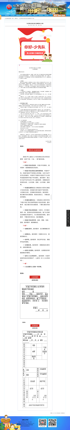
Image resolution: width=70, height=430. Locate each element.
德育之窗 (29, 15)
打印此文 (58, 413)
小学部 (55, 15)
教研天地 (24, 15)
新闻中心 (16, 18)
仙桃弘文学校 (22, 424)
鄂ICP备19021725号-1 (31, 423)
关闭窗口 (62, 413)
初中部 (59, 15)
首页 (13, 18)
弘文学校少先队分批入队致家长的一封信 (26, 18)
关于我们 (13, 15)
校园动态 (18, 15)
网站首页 (7, 15)
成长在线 (41, 15)
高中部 (63, 15)
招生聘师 (46, 15)
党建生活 (35, 15)
